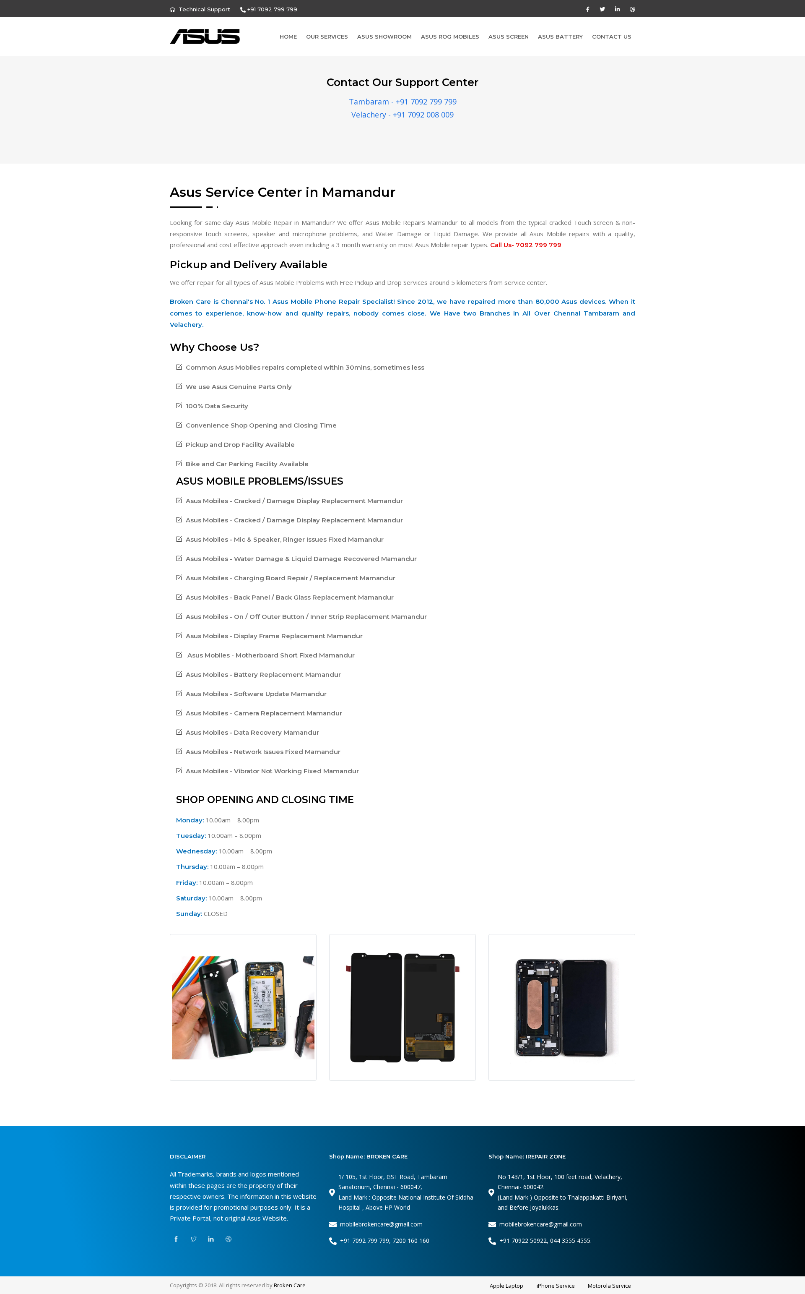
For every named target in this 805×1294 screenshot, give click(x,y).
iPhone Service (556, 1285)
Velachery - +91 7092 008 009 (402, 115)
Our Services (327, 36)
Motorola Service (609, 1285)
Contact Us (611, 36)
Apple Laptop (506, 1285)
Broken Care (290, 1285)
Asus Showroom (384, 36)
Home (288, 36)
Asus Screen (508, 36)
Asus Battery (560, 36)
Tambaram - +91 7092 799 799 (403, 102)
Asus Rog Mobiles (450, 36)
